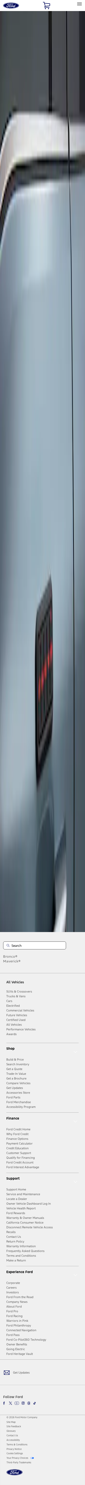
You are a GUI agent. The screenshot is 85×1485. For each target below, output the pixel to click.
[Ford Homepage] (15, 1474)
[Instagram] (23, 1403)
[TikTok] (34, 1403)
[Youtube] (17, 1403)
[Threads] (28, 1403)
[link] (11, 1422)
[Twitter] (10, 1403)
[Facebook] (4, 1403)
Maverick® (12, 961)
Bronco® (10, 956)
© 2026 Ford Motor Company (22, 1417)
